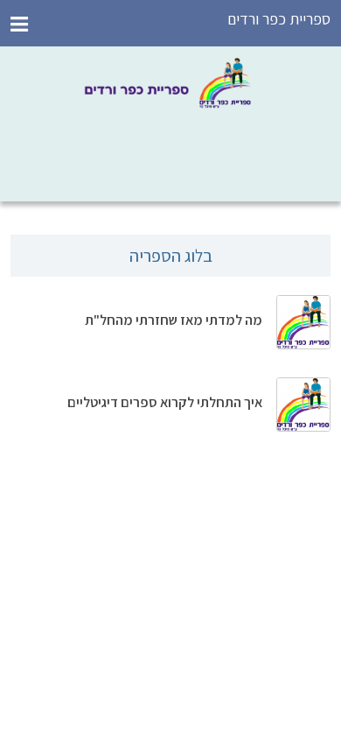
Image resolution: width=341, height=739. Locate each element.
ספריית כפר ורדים (279, 19)
